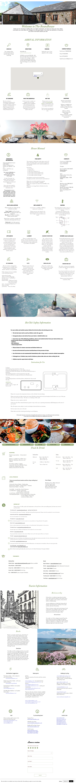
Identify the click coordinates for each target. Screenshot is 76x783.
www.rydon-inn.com (20, 518)
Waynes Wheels (63, 170)
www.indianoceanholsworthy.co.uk (22, 563)
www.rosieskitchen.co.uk (20, 523)
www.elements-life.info (18, 531)
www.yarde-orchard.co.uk (23, 546)
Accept (71, 781)
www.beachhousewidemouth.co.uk (24, 527)
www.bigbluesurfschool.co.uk (31, 684)
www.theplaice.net (52, 578)
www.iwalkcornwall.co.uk (62, 682)
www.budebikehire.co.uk (62, 687)
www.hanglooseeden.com (33, 726)
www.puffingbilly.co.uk (21, 545)
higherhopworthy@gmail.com (66, 58)
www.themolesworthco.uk (22, 510)
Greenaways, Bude (64, 177)
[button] (47, 55)
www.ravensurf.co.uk (29, 689)
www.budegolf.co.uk (8, 721)
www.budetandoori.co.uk (55, 563)
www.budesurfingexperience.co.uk (33, 682)
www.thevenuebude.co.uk (11, 678)
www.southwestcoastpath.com (63, 696)
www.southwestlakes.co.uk (31, 700)
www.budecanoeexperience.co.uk (32, 701)
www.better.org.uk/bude (11, 683)
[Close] (74, 781)
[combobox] (40, 753)
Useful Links (64, 715)
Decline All (65, 781)
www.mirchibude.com (51, 566)
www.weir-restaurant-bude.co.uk (20, 536)
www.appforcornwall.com (62, 724)
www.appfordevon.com (61, 723)
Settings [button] (60, 781)
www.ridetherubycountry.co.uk (63, 676)
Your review (30, 766)
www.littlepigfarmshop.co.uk (21, 541)
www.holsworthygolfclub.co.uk (25, 514)
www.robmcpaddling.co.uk (31, 703)
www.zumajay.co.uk (29, 680)
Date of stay (30, 756)
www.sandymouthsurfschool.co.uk (32, 688)
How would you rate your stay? (33, 745)
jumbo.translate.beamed (25, 53)
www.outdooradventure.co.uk (31, 685)
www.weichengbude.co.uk (54, 573)
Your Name (30, 761)
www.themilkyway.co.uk (11, 693)
